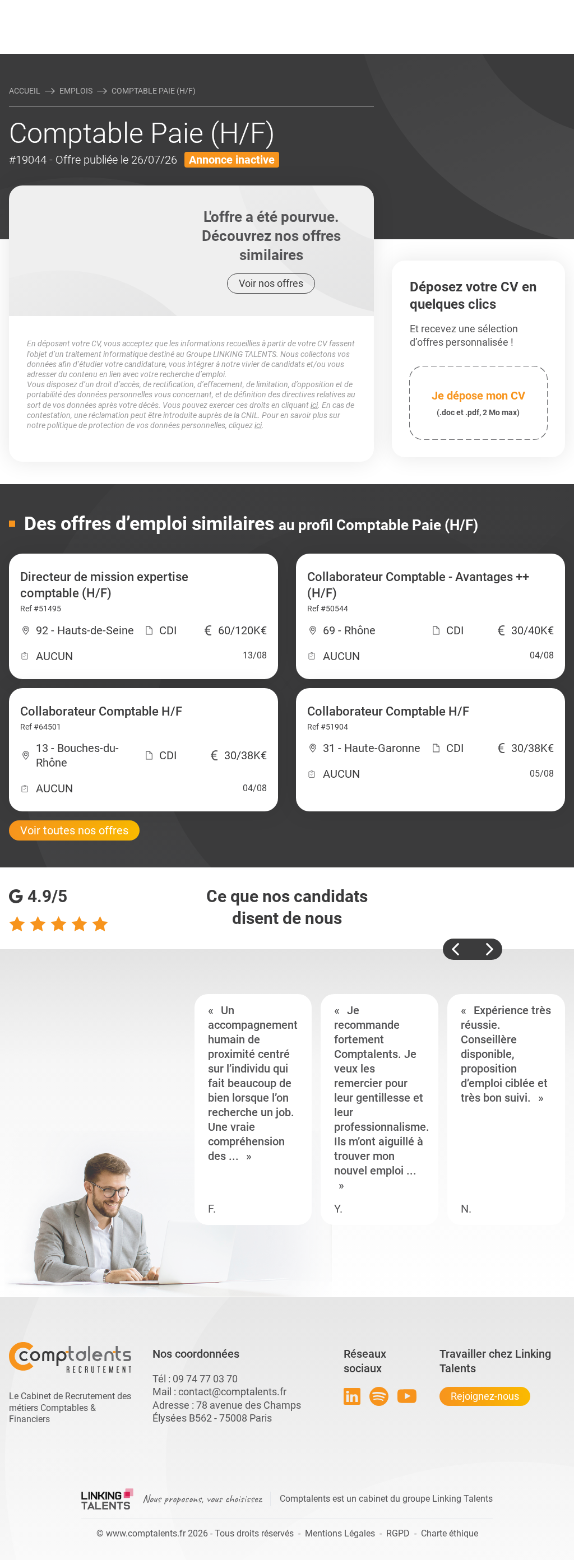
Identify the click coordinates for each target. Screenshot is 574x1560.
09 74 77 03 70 (205, 1379)
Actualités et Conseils (95, 9)
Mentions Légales (340, 1533)
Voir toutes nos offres (74, 830)
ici (314, 405)
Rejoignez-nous (485, 1396)
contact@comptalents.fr (232, 1391)
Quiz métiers (337, 9)
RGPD (398, 1533)
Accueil (24, 90)
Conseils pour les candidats (373, 9)
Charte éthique (449, 1533)
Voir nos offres (271, 283)
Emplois (75, 90)
